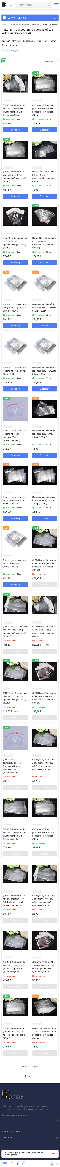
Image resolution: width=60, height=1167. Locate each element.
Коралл (13, 45)
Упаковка (36, 25)
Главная (4, 25)
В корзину (15, 130)
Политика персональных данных (15, 1115)
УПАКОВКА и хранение (20, 25)
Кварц (4, 45)
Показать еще (9, 50)
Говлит (53, 41)
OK (53, 1154)
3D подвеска (29, 41)
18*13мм (16, 41)
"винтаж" (5, 41)
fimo (39, 41)
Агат (45, 41)
